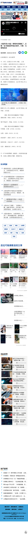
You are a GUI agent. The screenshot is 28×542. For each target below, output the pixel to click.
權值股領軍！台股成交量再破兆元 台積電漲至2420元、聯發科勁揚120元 (9, 336)
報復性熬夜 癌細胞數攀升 (23, 257)
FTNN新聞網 (4, 39)
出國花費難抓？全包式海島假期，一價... (19, 313)
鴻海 (16, 225)
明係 (14, 236)
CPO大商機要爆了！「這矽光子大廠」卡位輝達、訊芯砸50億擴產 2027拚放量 (23, 326)
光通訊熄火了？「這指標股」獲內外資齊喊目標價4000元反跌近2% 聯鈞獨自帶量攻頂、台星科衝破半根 (14, 257)
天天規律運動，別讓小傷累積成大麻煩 (22, 271)
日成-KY (13, 229)
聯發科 (6, 229)
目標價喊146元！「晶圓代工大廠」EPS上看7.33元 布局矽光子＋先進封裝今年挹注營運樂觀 (4, 271)
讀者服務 (7, 509)
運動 (19, 9)
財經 (19, 7)
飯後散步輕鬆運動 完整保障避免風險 (23, 336)
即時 (8, 7)
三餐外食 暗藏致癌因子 (9, 326)
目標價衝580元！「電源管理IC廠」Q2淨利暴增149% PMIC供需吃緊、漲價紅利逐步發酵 (19, 306)
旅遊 (25, 9)
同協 (17, 232)
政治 (14, 7)
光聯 (22, 232)
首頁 (3, 7)
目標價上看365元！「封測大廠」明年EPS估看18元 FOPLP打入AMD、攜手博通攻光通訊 (19, 295)
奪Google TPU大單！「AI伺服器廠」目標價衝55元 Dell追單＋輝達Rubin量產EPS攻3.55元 (14, 271)
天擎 (11, 232)
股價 (10, 225)
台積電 (22, 225)
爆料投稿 (14, 509)
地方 (3, 9)
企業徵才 (20, 509)
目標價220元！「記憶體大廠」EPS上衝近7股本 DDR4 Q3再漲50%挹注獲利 (19, 320)
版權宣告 (21, 506)
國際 (14, 9)
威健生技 (21, 229)
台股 (5, 225)
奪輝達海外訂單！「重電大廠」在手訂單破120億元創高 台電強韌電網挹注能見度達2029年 (5, 257)
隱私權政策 (14, 506)
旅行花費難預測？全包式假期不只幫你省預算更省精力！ (22, 285)
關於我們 (7, 506)
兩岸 (8, 9)
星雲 (5, 232)
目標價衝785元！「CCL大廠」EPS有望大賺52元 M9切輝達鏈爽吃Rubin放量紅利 (5, 285)
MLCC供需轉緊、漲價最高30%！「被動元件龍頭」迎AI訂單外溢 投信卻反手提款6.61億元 (13, 285)
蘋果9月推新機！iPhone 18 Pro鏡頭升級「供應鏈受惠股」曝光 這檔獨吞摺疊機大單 (19, 301)
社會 (25, 7)
